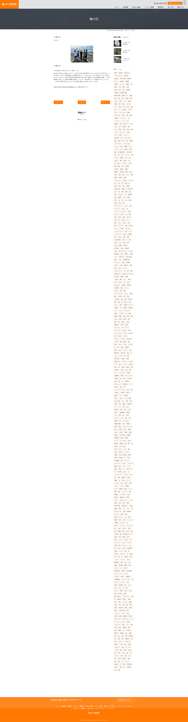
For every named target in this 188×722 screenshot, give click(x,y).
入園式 (121, 590)
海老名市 (116, 172)
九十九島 (130, 361)
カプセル (125, 333)
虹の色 (123, 220)
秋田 (122, 636)
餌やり (129, 517)
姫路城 (121, 443)
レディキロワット (126, 596)
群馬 (124, 242)
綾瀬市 (115, 508)
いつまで (120, 259)
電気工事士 (116, 92)
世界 (120, 520)
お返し (128, 132)
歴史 (125, 585)
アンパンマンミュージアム (119, 621)
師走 (128, 242)
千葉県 (129, 455)
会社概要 (127, 81)
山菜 (121, 290)
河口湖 (124, 664)
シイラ (124, 508)
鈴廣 (124, 237)
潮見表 (129, 599)
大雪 (115, 556)
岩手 (115, 670)
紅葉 (123, 239)
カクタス (126, 474)
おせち (127, 406)
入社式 (130, 590)
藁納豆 (124, 341)
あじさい (125, 471)
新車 (128, 106)
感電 (131, 129)
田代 (128, 610)
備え (119, 556)
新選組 (115, 435)
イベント (130, 384)
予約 (131, 539)
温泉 (115, 140)
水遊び (128, 494)
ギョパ (131, 474)
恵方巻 (131, 553)
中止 (124, 106)
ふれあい (126, 539)
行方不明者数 (129, 570)
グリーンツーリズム (126, 579)
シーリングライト (125, 327)
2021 (122, 138)
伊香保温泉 (116, 375)
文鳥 (126, 375)
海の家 (115, 350)
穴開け (120, 135)
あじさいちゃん (125, 619)
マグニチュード (117, 262)
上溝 (131, 556)
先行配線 (124, 109)
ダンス (132, 619)
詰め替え (116, 644)
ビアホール (123, 338)
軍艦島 (115, 316)
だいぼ (121, 644)
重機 (128, 503)
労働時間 (128, 89)
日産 (126, 655)
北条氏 (123, 322)
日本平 (115, 89)
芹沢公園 (119, 471)
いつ (115, 406)
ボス (122, 661)
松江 (119, 367)
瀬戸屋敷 (120, 565)
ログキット (124, 361)
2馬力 (122, 655)
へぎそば (116, 157)
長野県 (115, 177)
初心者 (129, 279)
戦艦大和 (127, 248)
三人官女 (120, 429)
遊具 (115, 429)
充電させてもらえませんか (127, 273)
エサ (127, 522)
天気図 (115, 426)
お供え (115, 194)
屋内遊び (126, 556)
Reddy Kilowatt (117, 596)
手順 (131, 604)
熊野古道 (116, 633)
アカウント (131, 180)
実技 (119, 98)
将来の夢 (120, 607)
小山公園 (116, 534)
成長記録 (119, 599)
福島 (120, 537)
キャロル (126, 205)
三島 (123, 542)
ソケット (128, 220)
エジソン (127, 661)
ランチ (124, 101)
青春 (131, 205)
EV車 (130, 214)
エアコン (116, 305)
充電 (115, 217)
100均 (130, 163)
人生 (124, 197)
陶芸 (131, 271)
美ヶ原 (127, 531)
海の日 (129, 330)
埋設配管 (116, 494)
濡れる (123, 647)
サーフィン (128, 480)
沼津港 (123, 367)
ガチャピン (125, 545)
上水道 (127, 322)
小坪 (119, 183)
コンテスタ (116, 483)
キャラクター (129, 525)
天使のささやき (117, 273)
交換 (120, 203)
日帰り (115, 174)
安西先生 (121, 157)
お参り (115, 268)
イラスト (130, 520)
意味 (129, 126)
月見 (123, 653)
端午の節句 (129, 152)
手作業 (119, 658)
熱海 (115, 593)
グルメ (127, 624)
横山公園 (116, 443)
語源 (131, 316)
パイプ (115, 129)
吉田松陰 (116, 378)
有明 (121, 650)
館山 (125, 644)
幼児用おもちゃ (125, 505)
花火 (115, 336)
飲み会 (129, 440)
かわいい (130, 375)
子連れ (115, 452)
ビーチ (124, 630)
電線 (128, 129)
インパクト (116, 149)
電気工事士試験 (124, 92)
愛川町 (115, 72)
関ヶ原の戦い (117, 358)
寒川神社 (116, 409)
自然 (132, 596)
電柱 (123, 174)
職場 (131, 115)
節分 (119, 115)
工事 (120, 87)
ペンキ (115, 364)
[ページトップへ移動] (135, 699)
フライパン (116, 418)
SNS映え (128, 497)
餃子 (123, 415)
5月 (115, 471)
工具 (115, 109)
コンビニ (126, 573)
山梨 (115, 641)
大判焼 (115, 616)
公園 (115, 381)
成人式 (120, 106)
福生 (115, 531)
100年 (124, 503)
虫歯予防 (121, 169)
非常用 (127, 98)
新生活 (115, 585)
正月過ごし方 (121, 256)
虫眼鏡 (130, 602)
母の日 (124, 160)
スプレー (125, 364)
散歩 (126, 514)
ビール (122, 418)
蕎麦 (130, 565)
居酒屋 (119, 630)
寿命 (115, 587)
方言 (115, 653)
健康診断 (130, 194)
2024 (119, 548)
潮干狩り (124, 599)
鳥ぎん (115, 344)
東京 (123, 186)
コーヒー (116, 486)
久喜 (115, 115)
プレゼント (131, 251)
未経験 (131, 140)
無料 (119, 491)
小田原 (120, 101)
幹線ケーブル (124, 95)
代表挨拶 (121, 81)
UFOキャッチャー (118, 384)
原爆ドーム (121, 452)
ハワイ (120, 395)
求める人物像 (122, 78)
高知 (120, 627)
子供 (131, 401)
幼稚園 (119, 531)
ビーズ (115, 191)
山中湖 (124, 234)
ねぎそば (130, 650)
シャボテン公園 (127, 398)
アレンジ (121, 486)
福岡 (123, 624)
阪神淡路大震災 (126, 259)
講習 (131, 149)
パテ (126, 313)
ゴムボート (116, 655)
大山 (124, 387)
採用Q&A (116, 78)
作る (120, 126)
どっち (124, 449)
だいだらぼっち (126, 420)
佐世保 (127, 358)
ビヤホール (116, 338)
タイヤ (129, 585)
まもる (119, 587)
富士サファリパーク (118, 517)
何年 (125, 562)
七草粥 (131, 254)
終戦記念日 (122, 497)
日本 (120, 404)
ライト (127, 121)
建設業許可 (116, 562)
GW (118, 155)
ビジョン (116, 81)
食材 (131, 350)
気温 (131, 531)
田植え (115, 469)
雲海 (131, 174)
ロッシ (130, 231)
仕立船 (119, 217)
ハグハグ (130, 500)
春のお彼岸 (116, 138)
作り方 (121, 146)
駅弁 (129, 443)
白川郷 (130, 607)
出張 (123, 89)
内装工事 (130, 299)
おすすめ (130, 333)
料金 (115, 237)
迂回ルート (128, 392)
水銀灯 (130, 200)
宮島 (129, 449)
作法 (120, 268)
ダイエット (116, 568)
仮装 (126, 225)
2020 (123, 98)
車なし (115, 539)
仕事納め (126, 254)
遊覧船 (127, 367)
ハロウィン (116, 228)
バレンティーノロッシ (118, 231)
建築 (115, 296)
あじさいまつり (117, 619)
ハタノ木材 (121, 313)
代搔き (115, 607)
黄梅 (120, 426)
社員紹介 (126, 75)
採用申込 (116, 84)
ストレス (116, 132)
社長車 (120, 319)
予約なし (122, 576)
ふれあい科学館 (122, 435)
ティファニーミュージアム (119, 389)
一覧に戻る (82, 102)
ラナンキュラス (126, 310)
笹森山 (115, 537)
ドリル (115, 135)
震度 (123, 262)
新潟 (132, 155)
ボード (115, 310)
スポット (116, 500)
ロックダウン (123, 211)
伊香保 (128, 372)
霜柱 (125, 409)
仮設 (120, 174)
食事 (115, 197)
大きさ (115, 251)
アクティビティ (117, 624)
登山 (131, 172)
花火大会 (120, 336)
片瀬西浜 (127, 486)
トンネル (116, 146)
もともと (127, 452)
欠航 (125, 551)
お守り (121, 409)
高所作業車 (116, 254)
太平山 (122, 248)
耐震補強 (116, 123)
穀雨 (125, 299)
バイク (115, 372)
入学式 (125, 590)
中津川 (125, 483)
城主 (125, 443)
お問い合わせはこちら (175, 3)
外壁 (124, 296)
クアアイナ (116, 514)
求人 (131, 84)
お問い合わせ (127, 72)
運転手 (124, 319)
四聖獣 (115, 420)
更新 (121, 562)
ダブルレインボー (118, 511)
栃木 (122, 638)
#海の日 (79, 119)
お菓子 (115, 220)
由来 (120, 503)
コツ (124, 282)
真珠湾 (115, 395)
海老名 (122, 514)
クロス (120, 310)
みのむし (116, 412)
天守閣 (124, 177)
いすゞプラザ (125, 587)
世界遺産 (121, 633)
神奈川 (124, 217)
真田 (119, 638)
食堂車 (115, 466)
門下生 (124, 378)
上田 (115, 638)
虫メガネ (125, 602)
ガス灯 (119, 222)
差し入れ (129, 217)
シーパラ (120, 539)
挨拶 (123, 104)
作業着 (115, 104)
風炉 (126, 418)
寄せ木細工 (116, 248)
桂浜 (115, 658)
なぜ (131, 653)
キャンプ (116, 440)
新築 (121, 279)
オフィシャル (117, 208)
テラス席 (130, 109)
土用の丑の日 (117, 189)
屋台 (120, 545)
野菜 (128, 469)
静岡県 (122, 276)
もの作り (116, 160)
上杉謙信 (125, 305)
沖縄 (129, 319)
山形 (115, 636)
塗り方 (120, 364)
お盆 (130, 191)
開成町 (125, 565)
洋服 (130, 491)
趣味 (121, 160)
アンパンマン (122, 525)
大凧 (115, 602)
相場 (119, 302)
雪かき (120, 282)
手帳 (128, 389)
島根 (131, 624)
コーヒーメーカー (118, 333)
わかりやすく (117, 285)
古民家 (125, 607)
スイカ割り (130, 344)
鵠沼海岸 (127, 347)
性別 (115, 661)
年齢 (119, 661)
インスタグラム (117, 180)
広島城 (115, 455)
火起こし (120, 602)
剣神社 (128, 197)
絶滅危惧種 (122, 412)
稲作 (127, 604)
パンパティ (116, 559)
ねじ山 (115, 126)
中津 (128, 613)
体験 (128, 237)
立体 (128, 582)
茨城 (129, 341)
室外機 (125, 146)
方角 (120, 420)
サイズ (130, 146)
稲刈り (129, 211)
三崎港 (115, 551)
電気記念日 (128, 576)
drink (126, 370)
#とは (85, 119)
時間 (131, 367)
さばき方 (125, 568)
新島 (115, 186)
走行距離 (128, 262)
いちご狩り (116, 576)
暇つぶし (123, 208)
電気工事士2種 (117, 95)
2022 (122, 299)
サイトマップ (111, 708)
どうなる (125, 336)
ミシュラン (120, 641)
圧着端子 (128, 186)
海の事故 (116, 307)
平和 (119, 322)
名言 (126, 157)
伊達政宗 (120, 457)
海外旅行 (128, 412)
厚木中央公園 (117, 505)
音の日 (115, 245)
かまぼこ (120, 237)
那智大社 (129, 630)
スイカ (130, 488)
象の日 (125, 302)
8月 (129, 647)
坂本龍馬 (124, 627)
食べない (116, 525)
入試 (123, 423)
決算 (123, 140)
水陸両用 (130, 234)
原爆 (121, 341)
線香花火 (120, 197)
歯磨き (126, 169)
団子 (127, 653)
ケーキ (115, 106)
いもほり (119, 528)
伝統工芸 (125, 245)
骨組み (131, 293)
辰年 (115, 548)
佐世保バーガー (117, 361)
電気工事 (120, 72)
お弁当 (115, 101)
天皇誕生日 (129, 404)
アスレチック (122, 553)
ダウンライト (117, 327)
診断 (123, 604)
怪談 (115, 367)
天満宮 (128, 477)
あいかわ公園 (117, 401)
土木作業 (116, 387)
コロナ (129, 562)
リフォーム (126, 288)
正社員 (115, 87)
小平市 (127, 87)
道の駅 (124, 593)
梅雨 (115, 166)
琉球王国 (120, 585)
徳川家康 (129, 285)
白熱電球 (116, 664)
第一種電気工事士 (121, 152)
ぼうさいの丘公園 (122, 455)
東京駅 (115, 446)
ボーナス (126, 293)
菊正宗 (122, 228)
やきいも (124, 528)
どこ (122, 381)
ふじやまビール (127, 641)
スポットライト (117, 330)
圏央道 (124, 404)
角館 (126, 636)
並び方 (124, 429)
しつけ (115, 355)
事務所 (120, 316)
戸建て (122, 347)
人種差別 (123, 285)
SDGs (128, 282)
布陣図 (123, 358)
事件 (115, 98)
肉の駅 (115, 242)
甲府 (122, 166)
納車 (131, 106)
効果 (124, 511)
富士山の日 (116, 276)
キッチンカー (117, 613)
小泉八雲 (130, 364)
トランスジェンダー (118, 293)
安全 (128, 271)
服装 (123, 531)
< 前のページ (58, 102)
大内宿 (124, 650)
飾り (115, 155)
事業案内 (129, 78)
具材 (127, 401)
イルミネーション (118, 234)
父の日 (115, 319)
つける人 (124, 222)
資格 (115, 152)
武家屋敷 (131, 636)
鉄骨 (121, 123)
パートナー (122, 84)
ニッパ (124, 466)
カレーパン (123, 559)
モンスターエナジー (118, 271)
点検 (121, 460)
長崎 (130, 313)
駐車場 (130, 616)
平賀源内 (123, 189)
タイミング (116, 214)
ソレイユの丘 (122, 494)
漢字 (125, 344)
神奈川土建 (129, 664)
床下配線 (121, 172)
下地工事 (120, 296)
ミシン (124, 279)
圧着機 (125, 432)
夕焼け (129, 528)
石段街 (122, 375)
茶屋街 (130, 633)
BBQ (122, 155)
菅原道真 (123, 477)
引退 (126, 231)
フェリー (120, 551)
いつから (120, 355)
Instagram (124, 180)
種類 (124, 290)
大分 (132, 579)
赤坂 (121, 387)
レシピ (115, 256)
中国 (115, 225)
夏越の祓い (116, 324)
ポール (127, 174)
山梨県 (126, 276)
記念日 (122, 324)
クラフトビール (126, 426)
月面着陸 (120, 488)
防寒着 (129, 101)
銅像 (129, 627)
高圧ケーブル (122, 667)
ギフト (129, 160)
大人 (125, 194)
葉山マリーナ (126, 123)
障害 (129, 658)
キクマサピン (128, 228)
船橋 (115, 630)
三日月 (128, 457)
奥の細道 (130, 307)
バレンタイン (117, 121)
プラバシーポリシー (118, 75)
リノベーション (123, 118)
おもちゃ (116, 432)
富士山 (126, 172)
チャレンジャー (117, 463)
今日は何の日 (129, 189)
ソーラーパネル (122, 112)
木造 (118, 347)
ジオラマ (116, 590)
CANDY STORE (122, 610)
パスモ (115, 573)
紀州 (119, 381)
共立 (121, 483)
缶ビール (122, 214)
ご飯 (123, 406)
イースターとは (126, 143)
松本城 (120, 177)
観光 (120, 89)
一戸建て (116, 279)
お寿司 (121, 265)
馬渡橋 (131, 505)
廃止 (120, 466)
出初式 (121, 432)
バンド (124, 469)
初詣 (115, 259)
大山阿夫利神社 (117, 239)
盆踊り (115, 503)
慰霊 (115, 322)
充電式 (130, 432)
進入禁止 (116, 553)
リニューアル (130, 463)
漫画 (119, 477)
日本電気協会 (117, 579)
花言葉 (115, 313)
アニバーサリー (122, 372)
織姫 (126, 183)
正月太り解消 (129, 256)
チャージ (120, 573)
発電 (131, 98)
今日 (119, 200)
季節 (120, 508)
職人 (127, 140)
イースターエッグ (118, 143)
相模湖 (124, 537)
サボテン (116, 398)
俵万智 (126, 324)
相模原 (127, 84)
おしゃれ (116, 290)
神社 (131, 265)
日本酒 (115, 457)
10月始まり (116, 392)
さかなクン (125, 520)
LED (122, 200)
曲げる (120, 129)
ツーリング (127, 155)
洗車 (126, 191)
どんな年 (124, 548)
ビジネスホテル (128, 138)
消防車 (129, 429)
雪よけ (115, 282)
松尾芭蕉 (125, 307)
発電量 (128, 112)
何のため (130, 225)
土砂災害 (116, 169)
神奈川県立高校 (117, 423)
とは (129, 118)
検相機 (115, 480)
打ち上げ (124, 440)
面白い (119, 653)
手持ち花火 (123, 353)
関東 (119, 166)
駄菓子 (115, 610)
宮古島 (128, 621)
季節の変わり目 (126, 534)
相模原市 (129, 435)
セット (119, 109)
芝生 (130, 239)
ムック (130, 545)
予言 (115, 477)
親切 (128, 316)
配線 (121, 305)
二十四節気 (116, 299)
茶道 (130, 418)
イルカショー (117, 647)
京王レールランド (123, 500)
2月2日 (123, 115)
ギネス (128, 559)
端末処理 (129, 667)
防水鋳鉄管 (129, 548)
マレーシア (116, 211)
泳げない (120, 194)
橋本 (121, 534)
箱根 (128, 537)
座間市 (130, 95)
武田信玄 (127, 166)
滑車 (120, 415)
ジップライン (129, 542)
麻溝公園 (125, 384)
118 (120, 307)
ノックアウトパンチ (118, 474)
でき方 (129, 409)
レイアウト (123, 582)
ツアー (115, 415)
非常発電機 (116, 460)
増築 (121, 288)
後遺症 (115, 565)
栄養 (115, 491)
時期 (130, 370)
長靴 (120, 469)
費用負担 (127, 638)
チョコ (123, 121)
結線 (122, 191)
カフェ (115, 112)
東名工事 (122, 392)
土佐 (129, 655)
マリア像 (116, 341)
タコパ (123, 401)
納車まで (124, 658)
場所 (128, 353)
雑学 (130, 302)
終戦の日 (116, 497)
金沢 (126, 633)
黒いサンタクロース (123, 251)
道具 (124, 129)
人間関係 (116, 118)
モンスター (125, 268)
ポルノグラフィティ (118, 205)
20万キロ (116, 265)
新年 (120, 104)
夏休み (125, 488)
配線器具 (127, 381)
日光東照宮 (116, 288)
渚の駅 (129, 644)
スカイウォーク (117, 542)
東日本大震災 (117, 570)
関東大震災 (116, 353)
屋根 (128, 296)
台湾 (129, 222)
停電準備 (116, 522)
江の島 (123, 480)
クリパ (119, 406)
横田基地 (125, 616)
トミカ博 (116, 650)
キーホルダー (124, 163)
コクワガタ (122, 522)
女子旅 (115, 627)
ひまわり (124, 330)
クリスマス (128, 104)
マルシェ (123, 613)
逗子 (115, 183)
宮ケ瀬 (115, 545)
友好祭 (120, 616)
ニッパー (129, 466)
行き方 (119, 186)
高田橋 (126, 437)
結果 (120, 350)
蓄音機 (120, 245)
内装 (124, 316)
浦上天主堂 (129, 338)
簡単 (128, 355)
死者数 (123, 570)
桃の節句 (124, 126)
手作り (118, 163)
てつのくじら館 (122, 446)
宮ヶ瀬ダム (129, 378)
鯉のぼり (126, 149)
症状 (120, 604)
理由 (127, 115)
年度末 (119, 140)
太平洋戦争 (125, 395)
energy (122, 370)
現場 (123, 87)
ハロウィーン (120, 225)
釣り (131, 123)
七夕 (122, 183)
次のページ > (105, 102)
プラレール (116, 582)
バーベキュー (125, 350)
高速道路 (129, 511)
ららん (120, 242)
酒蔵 (119, 670)
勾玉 (130, 157)
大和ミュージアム (118, 449)
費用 (115, 302)
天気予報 (128, 423)
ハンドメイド (124, 491)
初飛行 (115, 404)
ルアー (128, 508)
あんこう (120, 344)
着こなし (124, 463)
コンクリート (126, 135)
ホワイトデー (122, 132)
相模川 (122, 437)
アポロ (115, 488)
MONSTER (116, 370)
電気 (115, 222)
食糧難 (115, 520)
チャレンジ (126, 460)
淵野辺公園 (116, 437)
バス (125, 517)
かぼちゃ (116, 667)
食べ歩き (120, 593)
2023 (132, 389)
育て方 (121, 398)
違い (121, 149)
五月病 (115, 604)
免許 (121, 254)
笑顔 (115, 200)
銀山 (119, 636)
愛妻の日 (126, 265)
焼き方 (127, 415)
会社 (131, 638)
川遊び (130, 483)
